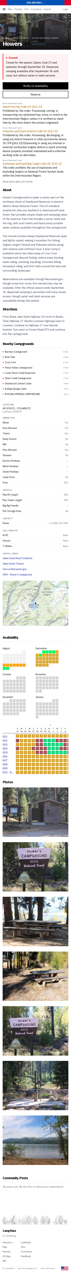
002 (5, 740)
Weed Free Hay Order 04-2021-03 (22, 106)
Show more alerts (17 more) (17, 181)
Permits (18, 9)
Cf (4, 9)
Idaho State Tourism (13, 563)
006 (5, 756)
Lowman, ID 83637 (12, 411)
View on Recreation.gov (15, 569)
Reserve (35, 94)
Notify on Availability (35, 86)
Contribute (36, 9)
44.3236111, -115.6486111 (17, 408)
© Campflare (8, 1268)
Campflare (9, 1231)
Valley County (21, 38)
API (4, 1260)
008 (5, 764)
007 (5, 760)
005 (5, 752)
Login (65, 9)
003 (5, 744)
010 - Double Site (13, 772)
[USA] (64, 1268)
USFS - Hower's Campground (17, 574)
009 (5, 768)
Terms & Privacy (48, 1268)
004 (5, 748)
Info (26, 9)
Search (47, 9)
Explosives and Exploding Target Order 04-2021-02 (32, 163)
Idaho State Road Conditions (17, 558)
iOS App (7, 1256)
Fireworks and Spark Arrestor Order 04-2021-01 (30, 131)
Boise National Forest (45, 38)
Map (10, 9)
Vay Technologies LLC (27, 1268)
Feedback (26, 1256)
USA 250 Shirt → (35, 2)
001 (5, 736)
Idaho (6, 38)
